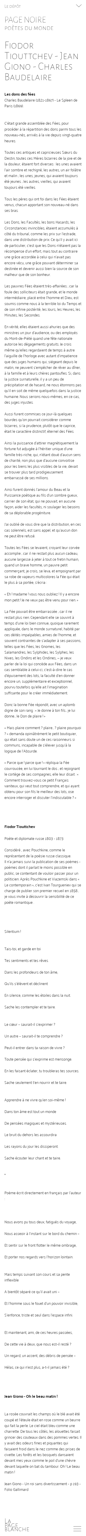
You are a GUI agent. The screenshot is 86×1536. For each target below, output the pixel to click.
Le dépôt (12, 6)
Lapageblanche (16, 1525)
